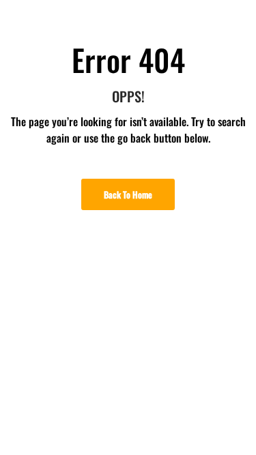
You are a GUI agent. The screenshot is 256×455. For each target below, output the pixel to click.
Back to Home (128, 194)
